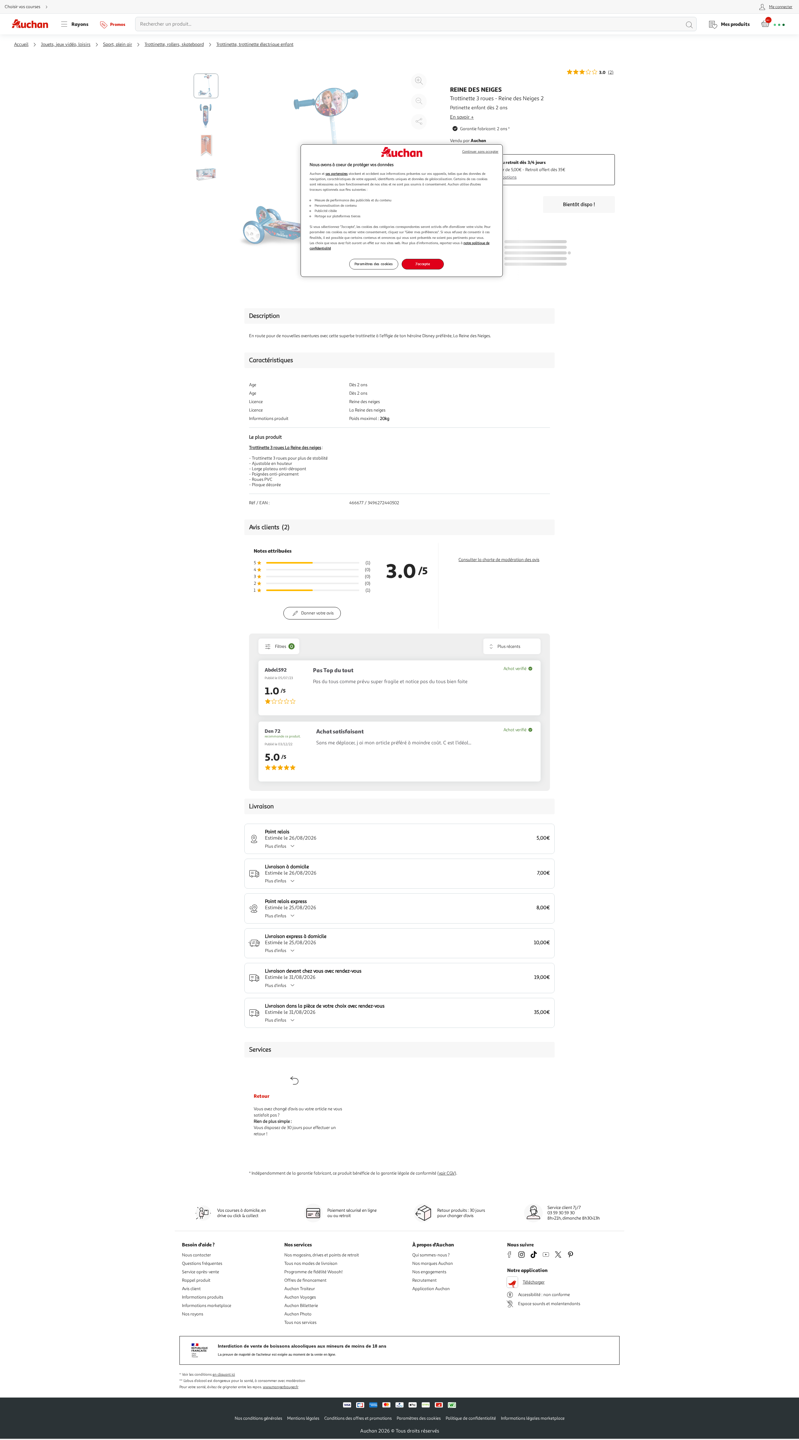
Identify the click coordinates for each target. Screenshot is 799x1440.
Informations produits (202, 1297)
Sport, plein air (117, 44)
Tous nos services (300, 1322)
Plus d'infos (275, 846)
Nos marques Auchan (432, 1263)
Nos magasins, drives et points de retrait (321, 1255)
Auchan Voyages (300, 1297)
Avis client (191, 1288)
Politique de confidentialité (471, 1418)
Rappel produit (196, 1280)
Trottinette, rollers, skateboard (174, 44)
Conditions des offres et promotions (358, 1418)
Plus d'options (503, 177)
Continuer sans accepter (480, 152)
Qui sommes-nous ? (431, 1255)
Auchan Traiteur (299, 1288)
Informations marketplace (206, 1305)
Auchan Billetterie (301, 1305)
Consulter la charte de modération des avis (498, 559)
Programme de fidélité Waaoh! (313, 1272)
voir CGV (447, 1173)
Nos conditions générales (258, 1418)
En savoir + (462, 117)
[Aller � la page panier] (773, 24)
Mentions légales (303, 1418)
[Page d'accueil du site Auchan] (32, 24)
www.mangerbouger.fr (280, 1387)
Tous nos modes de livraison (310, 1263)
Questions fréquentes (202, 1263)
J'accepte (422, 264)
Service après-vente (200, 1272)
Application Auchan (431, 1288)
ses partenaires (337, 173)
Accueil (21, 44)
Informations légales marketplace (533, 1418)
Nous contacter (196, 1255)
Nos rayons (192, 1314)
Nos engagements (429, 1272)
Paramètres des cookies (374, 264)
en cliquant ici (224, 1374)
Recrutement (424, 1280)
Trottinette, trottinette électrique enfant (254, 44)
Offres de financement (305, 1280)
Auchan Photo (297, 1314)
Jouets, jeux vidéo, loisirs (66, 44)
